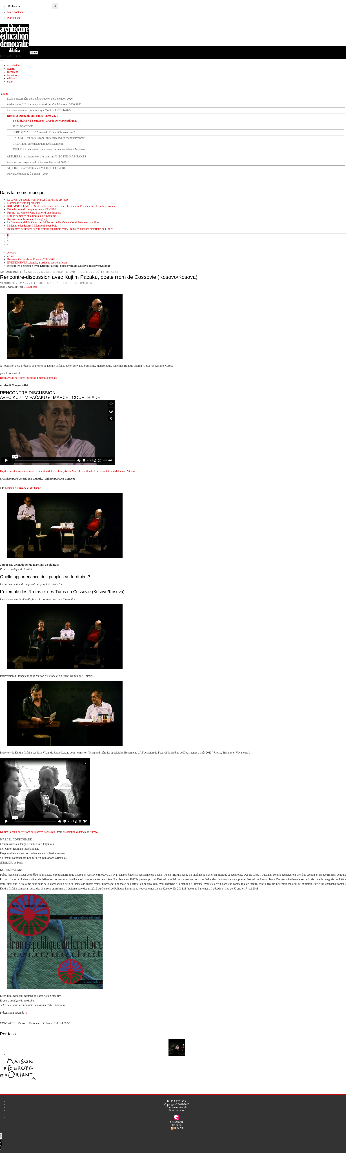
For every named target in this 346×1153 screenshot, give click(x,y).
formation (12, 75)
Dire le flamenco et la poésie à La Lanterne (31, 215)
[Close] (1, 60)
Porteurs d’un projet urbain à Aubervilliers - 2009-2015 (38, 162)
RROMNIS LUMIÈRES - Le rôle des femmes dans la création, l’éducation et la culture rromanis (62, 206)
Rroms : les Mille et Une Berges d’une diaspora (34, 212)
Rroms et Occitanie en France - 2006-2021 (32, 115)
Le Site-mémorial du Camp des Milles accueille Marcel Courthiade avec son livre (53, 222)
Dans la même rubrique (22, 192)
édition (11, 78)
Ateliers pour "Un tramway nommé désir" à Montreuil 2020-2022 (44, 104)
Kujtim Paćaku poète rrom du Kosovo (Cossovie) (28, 831)
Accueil (11, 252)
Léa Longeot (30, 286)
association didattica (111, 471)
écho (10, 81)
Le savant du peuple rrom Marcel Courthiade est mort (37, 199)
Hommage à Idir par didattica (23, 202)
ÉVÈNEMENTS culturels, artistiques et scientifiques (45, 120)
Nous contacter (15, 12)
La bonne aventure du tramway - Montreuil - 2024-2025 (39, 110)
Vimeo (131, 471)
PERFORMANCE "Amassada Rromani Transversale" (44, 132)
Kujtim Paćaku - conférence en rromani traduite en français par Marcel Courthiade (46, 471)
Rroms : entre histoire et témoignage (27, 219)
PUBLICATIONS (23, 126)
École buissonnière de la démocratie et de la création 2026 (40, 98)
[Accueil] (15, 52)
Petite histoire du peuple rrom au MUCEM (31, 209)
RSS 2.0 (178, 1127)
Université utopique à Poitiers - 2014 (27, 173)
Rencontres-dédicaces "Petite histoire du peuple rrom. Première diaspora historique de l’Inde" (60, 228)
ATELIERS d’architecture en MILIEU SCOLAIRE (36, 168)
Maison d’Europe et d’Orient (23, 487)
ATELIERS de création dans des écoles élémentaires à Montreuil (49, 149)
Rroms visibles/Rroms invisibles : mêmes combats (28, 377)
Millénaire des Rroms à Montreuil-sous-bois (32, 225)
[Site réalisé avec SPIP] (176, 1117)
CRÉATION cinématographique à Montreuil (38, 143)
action (11, 68)
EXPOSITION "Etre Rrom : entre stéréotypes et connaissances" (49, 137)
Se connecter (176, 1121)
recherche (12, 71)
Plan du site (13, 17)
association (13, 65)
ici (26, 1012)
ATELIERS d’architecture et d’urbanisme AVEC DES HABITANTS (46, 156)
